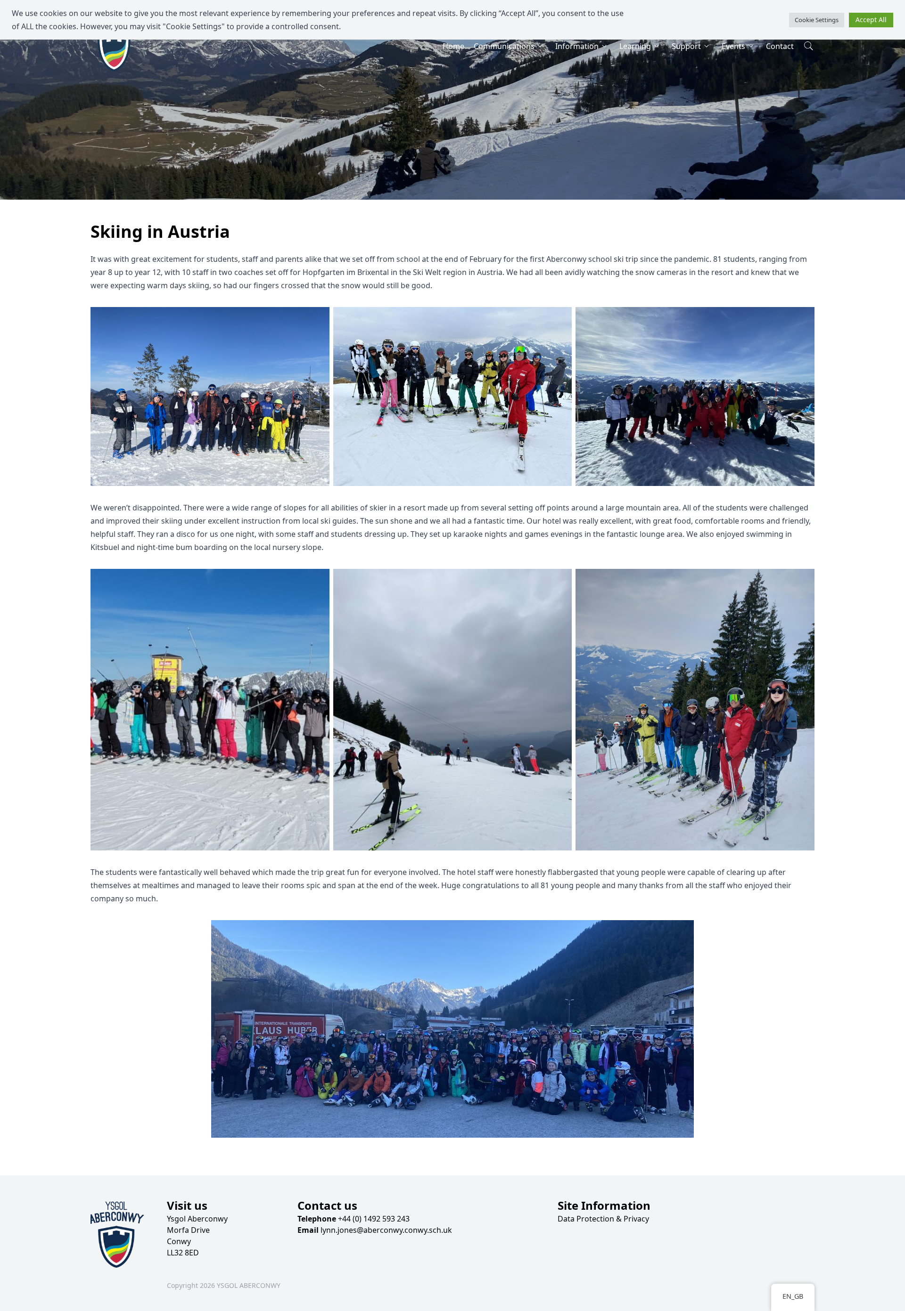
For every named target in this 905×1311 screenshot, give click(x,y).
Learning (635, 46)
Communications (504, 46)
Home (453, 46)
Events (733, 46)
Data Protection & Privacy (603, 1219)
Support (686, 46)
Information (577, 46)
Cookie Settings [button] (817, 20)
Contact (780, 46)
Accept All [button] (871, 19)
